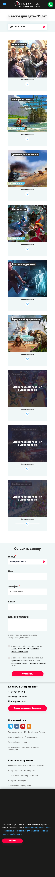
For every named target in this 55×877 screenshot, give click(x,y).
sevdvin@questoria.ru (18, 697)
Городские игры (15, 732)
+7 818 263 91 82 (16, 692)
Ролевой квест (15, 743)
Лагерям (12, 781)
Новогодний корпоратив (19, 786)
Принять (12, 841)
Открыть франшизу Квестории (27, 708)
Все (12, 33)
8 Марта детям (15, 771)
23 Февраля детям (29, 776)
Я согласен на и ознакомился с (26, 648)
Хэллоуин (22, 781)
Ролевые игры (31, 737)
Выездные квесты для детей (21, 766)
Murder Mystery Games (34, 732)
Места (27, 743)
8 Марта (40, 766)
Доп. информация (18, 616)
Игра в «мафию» (15, 737)
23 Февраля (13, 776)
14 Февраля (29, 771)
